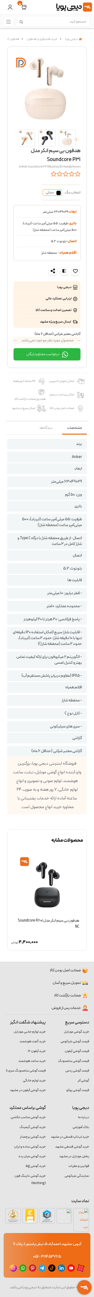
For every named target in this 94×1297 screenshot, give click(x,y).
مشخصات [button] (74, 428)
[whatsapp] (23, 1268)
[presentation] (76, 139)
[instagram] (13, 1268)
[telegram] (42, 1268)
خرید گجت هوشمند (33, 1041)
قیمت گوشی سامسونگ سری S (26, 1070)
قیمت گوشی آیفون (77, 1051)
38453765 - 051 (47, 1257)
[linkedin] (61, 1268)
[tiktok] (51, 1268)
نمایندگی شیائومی (77, 1175)
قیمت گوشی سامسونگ (73, 1061)
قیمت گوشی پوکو (77, 1090)
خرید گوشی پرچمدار (33, 1136)
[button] (24, 7)
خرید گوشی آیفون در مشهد (28, 1090)
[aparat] (80, 1268)
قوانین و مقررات (78, 1166)
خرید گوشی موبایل (76, 1031)
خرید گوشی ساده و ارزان (30, 1146)
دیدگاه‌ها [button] (46, 428)
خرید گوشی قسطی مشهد (72, 1146)
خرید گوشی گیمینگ (33, 1127)
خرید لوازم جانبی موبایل (30, 1031)
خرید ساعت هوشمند (32, 1061)
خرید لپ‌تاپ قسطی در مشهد (70, 1136)
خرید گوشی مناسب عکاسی (28, 1117)
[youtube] (71, 1268)
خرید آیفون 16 (37, 1051)
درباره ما (83, 1117)
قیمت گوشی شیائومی (74, 1041)
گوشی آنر (83, 1080)
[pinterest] (32, 1268)
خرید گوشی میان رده (32, 1156)
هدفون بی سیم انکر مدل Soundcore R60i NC (48, 924)
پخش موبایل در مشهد (74, 1156)
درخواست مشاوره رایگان (43, 354)
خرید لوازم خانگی (34, 1080)
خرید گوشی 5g (36, 1166)
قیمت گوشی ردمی (77, 1070)
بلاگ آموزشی (81, 1127)
